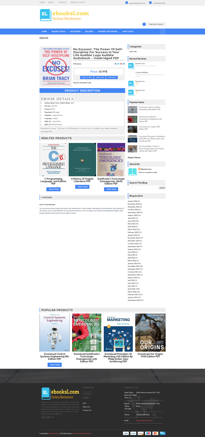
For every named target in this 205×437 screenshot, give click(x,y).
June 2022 (131, 252)
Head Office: (129, 392)
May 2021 (131, 286)
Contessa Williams (141, 72)
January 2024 (133, 201)
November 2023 (134, 207)
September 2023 (134, 212)
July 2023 (131, 218)
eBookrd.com (146, 169)
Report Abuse (134, 157)
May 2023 (131, 224)
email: (126, 420)
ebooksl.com (140, 63)
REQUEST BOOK (58, 31)
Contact (62, 2)
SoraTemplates (54, 433)
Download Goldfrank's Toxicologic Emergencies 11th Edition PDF (150, 119)
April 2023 (131, 227)
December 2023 (134, 204)
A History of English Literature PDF (82, 180)
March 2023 (132, 229)
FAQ (84, 403)
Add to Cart (87, 77)
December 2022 (134, 238)
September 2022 (134, 246)
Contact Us (87, 410)
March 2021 (132, 292)
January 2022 (133, 263)
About (51, 2)
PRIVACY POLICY (78, 2)
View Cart (100, 77)
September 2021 (134, 275)
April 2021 (131, 289)
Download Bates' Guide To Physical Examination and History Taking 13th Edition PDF (151, 148)
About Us (86, 407)
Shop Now (54, 189)
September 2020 (134, 300)
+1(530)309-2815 (159, 3)
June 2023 (131, 221)
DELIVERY (89, 31)
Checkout (112, 77)
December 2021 (134, 266)
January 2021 (133, 297)
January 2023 (133, 235)
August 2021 (132, 278)
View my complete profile (147, 172)
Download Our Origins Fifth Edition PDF (150, 355)
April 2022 (131, 258)
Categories (75, 31)
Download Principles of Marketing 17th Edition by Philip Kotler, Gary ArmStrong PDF (152, 138)
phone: (127, 415)
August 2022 (132, 249)
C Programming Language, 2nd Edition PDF (53, 181)
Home (42, 2)
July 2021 (131, 280)
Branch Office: (127, 405)
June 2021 (131, 283)
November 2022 (134, 241)
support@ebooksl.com (136, 3)
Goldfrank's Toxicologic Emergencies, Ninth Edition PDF (111, 181)
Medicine (133, 51)
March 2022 (132, 261)
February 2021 (133, 294)
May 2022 (131, 255)
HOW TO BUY (128, 31)
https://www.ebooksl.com (81, 433)
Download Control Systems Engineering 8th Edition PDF (54, 356)
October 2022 (133, 244)
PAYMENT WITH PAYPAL (108, 31)
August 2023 (132, 215)
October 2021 (133, 272)
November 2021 (134, 269)
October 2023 (133, 210)
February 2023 (133, 232)
